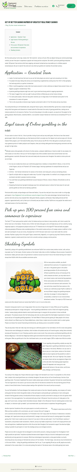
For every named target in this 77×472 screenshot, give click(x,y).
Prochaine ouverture (41, 6)
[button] (71, 6)
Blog (7, 25)
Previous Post (6, 456)
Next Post (71, 456)
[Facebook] (53, 6)
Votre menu (28, 6)
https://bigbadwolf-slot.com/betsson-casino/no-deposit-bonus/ (28, 195)
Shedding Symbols (15, 50)
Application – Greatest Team (18, 37)
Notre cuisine (17, 6)
